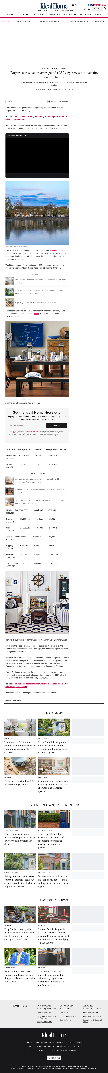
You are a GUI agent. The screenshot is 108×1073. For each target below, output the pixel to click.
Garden (25, 14)
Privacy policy (63, 1046)
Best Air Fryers (65, 1020)
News (72, 89)
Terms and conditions (46, 1046)
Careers (33, 1050)
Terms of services (32, 431)
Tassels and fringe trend (22, 21)
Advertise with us (76, 1042)
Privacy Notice (12, 433)
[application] (37, 155)
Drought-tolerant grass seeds (78, 21)
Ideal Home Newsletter (91, 1012)
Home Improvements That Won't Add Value (46, 1017)
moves (36, 314)
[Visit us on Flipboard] (102, 5)
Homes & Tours (39, 14)
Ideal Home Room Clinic (92, 1016)
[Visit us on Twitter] (92, 5)
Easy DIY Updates (44, 1012)
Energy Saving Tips (44, 1022)
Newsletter (65, 101)
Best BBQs (64, 1012)
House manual (45, 68)
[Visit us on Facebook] (89, 5)
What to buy (85, 14)
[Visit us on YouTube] (105, 5)
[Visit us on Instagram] (95, 5)
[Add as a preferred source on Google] (54, 1058)
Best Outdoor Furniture (68, 1016)
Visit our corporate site (80, 1066)
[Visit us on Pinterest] (98, 5)
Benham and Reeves (59, 250)
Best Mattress (65, 1009)
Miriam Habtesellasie (43, 89)
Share (10, 101)
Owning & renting (60, 68)
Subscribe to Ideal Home (92, 1009)
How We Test (30, 1046)
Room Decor (12, 14)
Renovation (54, 14)
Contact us (62, 1042)
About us (28, 1042)
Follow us (53, 101)
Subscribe (97, 9)
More (97, 14)
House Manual (69, 14)
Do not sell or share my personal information (58, 1050)
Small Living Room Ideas (46, 1009)
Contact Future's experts (45, 1042)
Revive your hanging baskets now (49, 21)
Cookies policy (77, 1046)
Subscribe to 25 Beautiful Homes (92, 1021)
